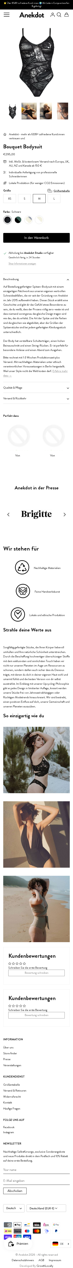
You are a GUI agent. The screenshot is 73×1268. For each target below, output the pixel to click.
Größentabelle (62, 191)
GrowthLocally (44, 1266)
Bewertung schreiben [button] (36, 973)
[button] (8, 514)
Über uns (8, 1047)
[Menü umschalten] (6, 14)
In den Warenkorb (36, 237)
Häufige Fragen (11, 1108)
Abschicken (15, 1190)
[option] (36, 60)
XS (9, 199)
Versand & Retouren (14, 1090)
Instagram (8, 1132)
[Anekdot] (32, 15)
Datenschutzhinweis (23, 1260)
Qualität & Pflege (12, 388)
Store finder (10, 1053)
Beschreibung (11, 279)
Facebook (8, 1127)
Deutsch (11, 1208)
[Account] (51, 14)
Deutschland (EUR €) (42, 1208)
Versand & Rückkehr (14, 398)
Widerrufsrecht (12, 1097)
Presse (7, 1059)
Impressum (55, 1260)
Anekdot (23, 1255)
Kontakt (7, 1102)
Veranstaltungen (12, 1065)
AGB (41, 1260)
